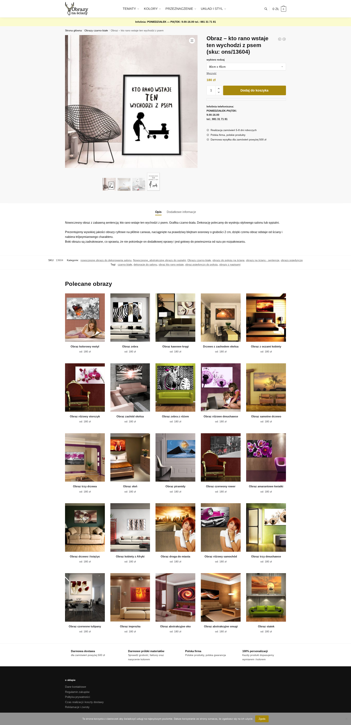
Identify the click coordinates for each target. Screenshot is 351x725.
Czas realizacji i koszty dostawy (84, 702)
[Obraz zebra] (130, 317)
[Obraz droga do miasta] (175, 527)
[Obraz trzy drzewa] (85, 457)
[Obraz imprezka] (130, 597)
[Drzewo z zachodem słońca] (221, 317)
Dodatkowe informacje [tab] (181, 211)
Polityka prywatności (77, 696)
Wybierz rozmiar (82, 349)
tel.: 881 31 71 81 (205, 21)
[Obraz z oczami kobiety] (266, 317)
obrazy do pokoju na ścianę (228, 260)
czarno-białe (125, 264)
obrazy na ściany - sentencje (262, 260)
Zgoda (262, 718)
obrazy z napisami (229, 264)
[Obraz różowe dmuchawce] (221, 387)
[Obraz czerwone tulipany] (85, 597)
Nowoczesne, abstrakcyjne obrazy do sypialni (159, 260)
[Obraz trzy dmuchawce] (266, 527)
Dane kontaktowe (75, 686)
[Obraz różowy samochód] (221, 527)
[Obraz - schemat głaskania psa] (284, 39)
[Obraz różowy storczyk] (85, 387)
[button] (192, 41)
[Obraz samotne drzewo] (266, 387)
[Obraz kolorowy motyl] (85, 317)
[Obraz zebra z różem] (175, 387)
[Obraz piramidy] (175, 457)
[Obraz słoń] (130, 457)
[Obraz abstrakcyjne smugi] (221, 597)
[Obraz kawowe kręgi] (175, 317)
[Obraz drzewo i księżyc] (85, 527)
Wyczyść (211, 73)
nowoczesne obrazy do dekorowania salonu (106, 260)
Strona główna (73, 30)
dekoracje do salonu (145, 264)
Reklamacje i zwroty (77, 707)
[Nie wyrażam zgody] (346, 719)
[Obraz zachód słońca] (130, 387)
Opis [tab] (158, 211)
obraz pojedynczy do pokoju (201, 264)
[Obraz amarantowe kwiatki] (266, 457)
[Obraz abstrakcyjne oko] (175, 597)
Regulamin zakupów (77, 691)
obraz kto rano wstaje (171, 264)
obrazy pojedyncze (292, 260)
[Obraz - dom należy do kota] (280, 39)
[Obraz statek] (266, 597)
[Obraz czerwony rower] (221, 457)
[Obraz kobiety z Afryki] (130, 527)
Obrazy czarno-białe (96, 30)
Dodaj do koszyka (254, 90)
